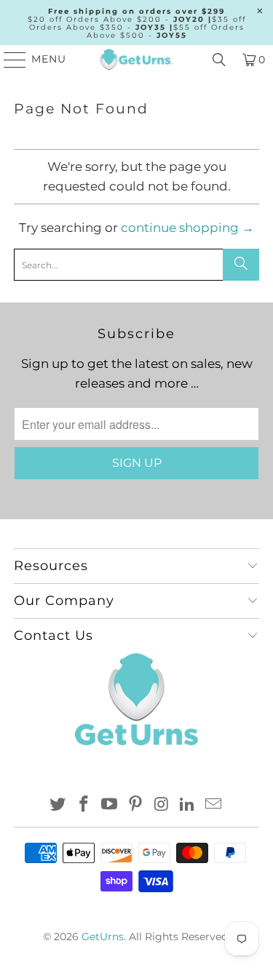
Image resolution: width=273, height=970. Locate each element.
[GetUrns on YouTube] (110, 805)
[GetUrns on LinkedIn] (188, 805)
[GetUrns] (136, 59)
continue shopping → (187, 227)
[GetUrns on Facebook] (84, 805)
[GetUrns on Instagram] (162, 805)
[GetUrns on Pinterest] (136, 805)
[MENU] (8, 59)
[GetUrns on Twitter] (58, 805)
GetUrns (103, 936)
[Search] (219, 59)
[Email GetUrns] (214, 805)
